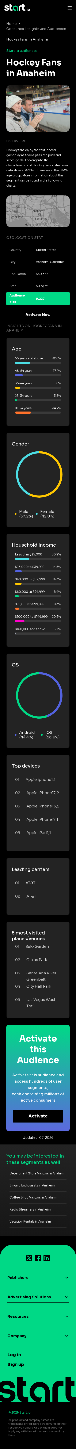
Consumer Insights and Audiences (36, 29)
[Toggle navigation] (68, 7)
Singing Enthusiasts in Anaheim (32, 1185)
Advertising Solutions (29, 1297)
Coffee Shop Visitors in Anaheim (33, 1197)
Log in (14, 1354)
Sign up (15, 1364)
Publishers (17, 1277)
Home (11, 24)
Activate (38, 1116)
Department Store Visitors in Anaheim (37, 1173)
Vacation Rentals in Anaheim (30, 1221)
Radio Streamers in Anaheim (30, 1209)
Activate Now (38, 315)
